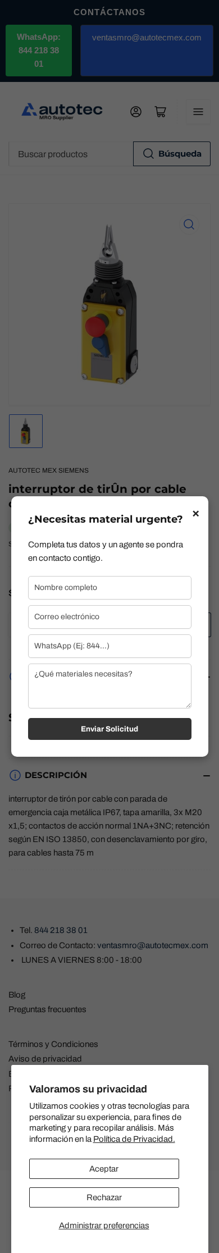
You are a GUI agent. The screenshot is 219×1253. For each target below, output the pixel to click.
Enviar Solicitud (109, 729)
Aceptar (103, 1168)
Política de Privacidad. (134, 1139)
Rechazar (104, 1197)
